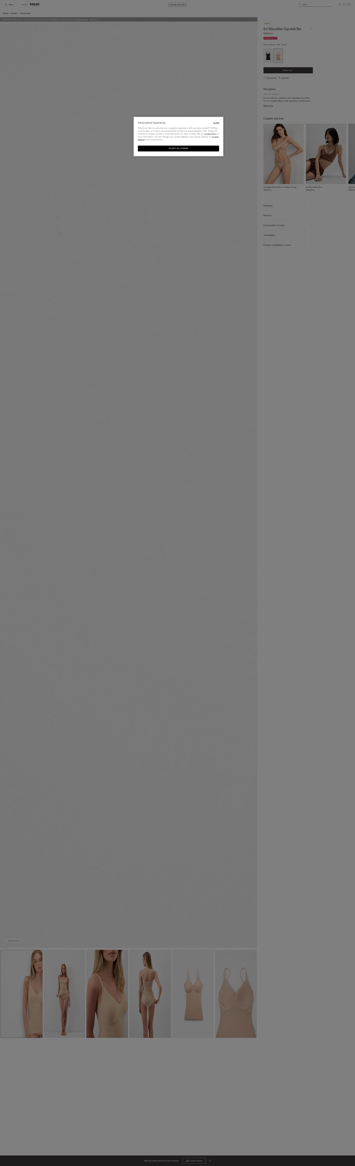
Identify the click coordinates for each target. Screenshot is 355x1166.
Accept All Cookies (178, 148)
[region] (178, 136)
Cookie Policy (210, 134)
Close (216, 123)
